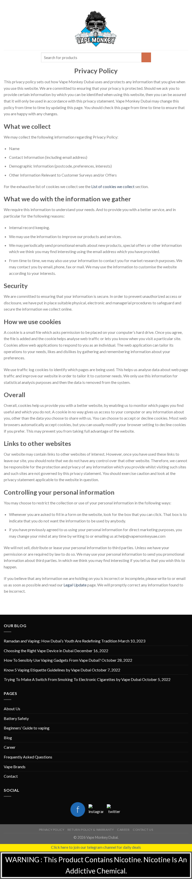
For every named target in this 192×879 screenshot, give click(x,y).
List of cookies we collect (112, 186)
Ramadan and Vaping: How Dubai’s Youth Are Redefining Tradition (60, 640)
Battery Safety (16, 718)
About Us (12, 708)
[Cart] (185, 28)
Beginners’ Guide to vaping (27, 727)
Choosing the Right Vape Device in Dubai (39, 650)
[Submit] (146, 57)
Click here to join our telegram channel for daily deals (96, 847)
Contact (11, 776)
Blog (8, 737)
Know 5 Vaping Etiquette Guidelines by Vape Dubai (47, 669)
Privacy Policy (51, 829)
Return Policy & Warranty (91, 829)
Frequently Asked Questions (28, 756)
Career (10, 747)
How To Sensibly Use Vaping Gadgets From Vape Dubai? (52, 660)
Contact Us (143, 829)
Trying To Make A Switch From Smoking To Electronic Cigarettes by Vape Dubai (72, 679)
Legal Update (75, 584)
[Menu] (7, 29)
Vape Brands (15, 766)
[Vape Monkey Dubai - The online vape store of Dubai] (96, 29)
